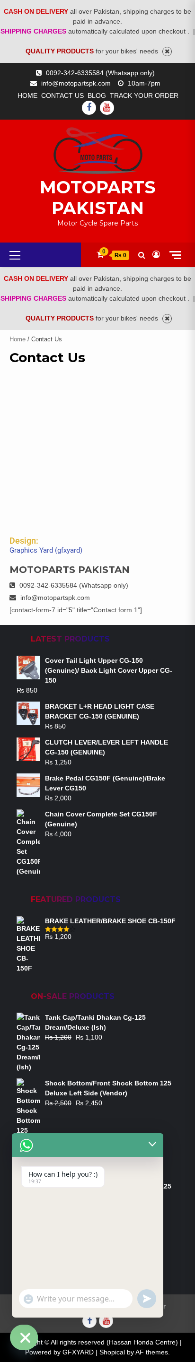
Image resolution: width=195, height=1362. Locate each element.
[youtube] (106, 1321)
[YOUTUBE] (107, 108)
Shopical (112, 1352)
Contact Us (62, 95)
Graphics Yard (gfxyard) (45, 550)
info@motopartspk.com (76, 83)
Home (27, 95)
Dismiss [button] (167, 51)
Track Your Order (144, 95)
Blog (97, 95)
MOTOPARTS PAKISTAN (98, 197)
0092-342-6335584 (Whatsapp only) (100, 73)
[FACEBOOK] (89, 108)
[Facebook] (89, 1321)
